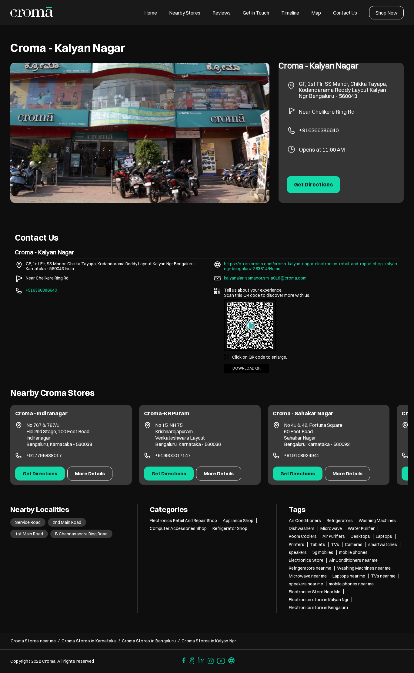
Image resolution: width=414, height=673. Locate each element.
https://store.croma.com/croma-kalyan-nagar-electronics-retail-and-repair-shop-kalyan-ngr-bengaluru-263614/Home (311, 266)
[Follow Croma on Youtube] (221, 660)
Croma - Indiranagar (41, 413)
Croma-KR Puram (166, 413)
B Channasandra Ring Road (81, 533)
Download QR (246, 368)
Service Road (28, 522)
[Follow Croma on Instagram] (211, 660)
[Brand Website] (231, 660)
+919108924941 (301, 455)
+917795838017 (44, 455)
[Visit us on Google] (192, 660)
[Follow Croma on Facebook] (182, 660)
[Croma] (32, 12)
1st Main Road (29, 533)
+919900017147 (173, 455)
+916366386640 (319, 130)
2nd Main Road (67, 522)
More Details (90, 473)
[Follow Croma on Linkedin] (201, 660)
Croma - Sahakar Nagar (303, 413)
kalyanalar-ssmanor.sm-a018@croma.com (265, 278)
